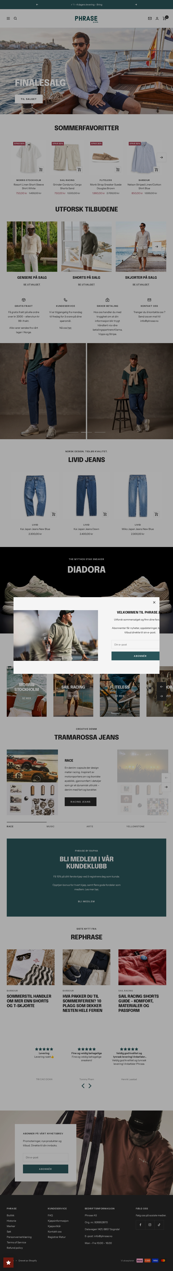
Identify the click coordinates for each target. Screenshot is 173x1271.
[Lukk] (154, 602)
